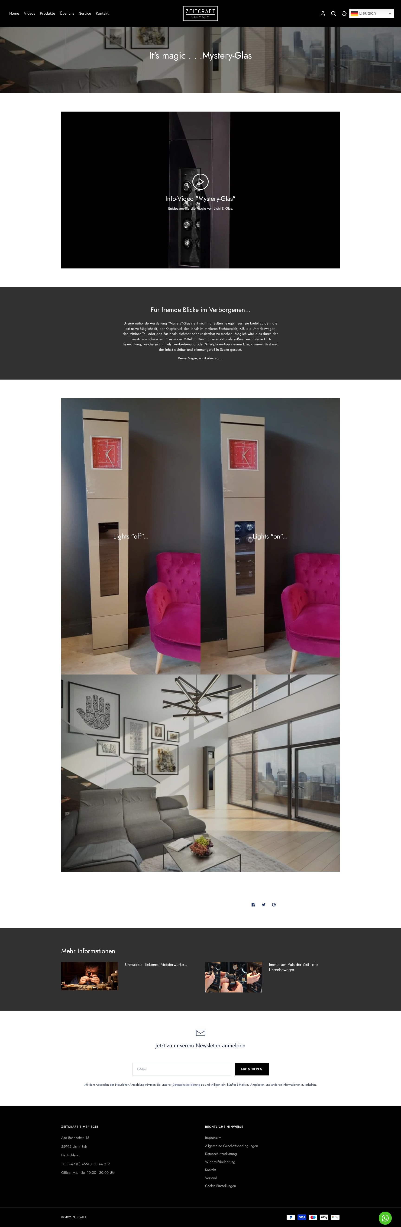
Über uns (67, 13)
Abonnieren (252, 1069)
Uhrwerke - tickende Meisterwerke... (156, 965)
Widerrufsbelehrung (220, 1161)
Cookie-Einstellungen (220, 1185)
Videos (29, 13)
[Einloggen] (323, 13)
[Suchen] (333, 13)
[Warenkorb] (344, 13)
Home (14, 13)
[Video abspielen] (200, 181)
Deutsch (367, 13)
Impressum (213, 1137)
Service (85, 13)
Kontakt (102, 13)
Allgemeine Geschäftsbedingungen (231, 1145)
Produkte (47, 13)
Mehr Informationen (88, 951)
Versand (211, 1178)
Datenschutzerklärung (186, 1084)
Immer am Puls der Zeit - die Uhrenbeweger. (293, 967)
